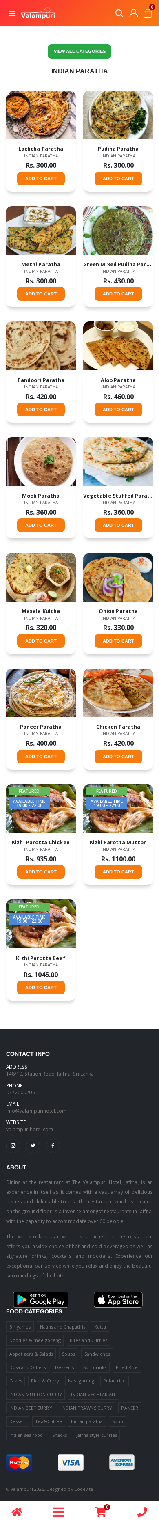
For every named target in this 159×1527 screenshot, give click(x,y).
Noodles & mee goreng (35, 1340)
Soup (117, 1421)
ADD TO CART (41, 178)
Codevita (83, 1489)
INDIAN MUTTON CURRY (35, 1394)
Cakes (15, 1381)
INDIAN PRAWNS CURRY (86, 1408)
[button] (119, 14)
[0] (100, 1513)
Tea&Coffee (48, 1421)
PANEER (129, 1408)
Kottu (100, 1327)
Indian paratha (41, 156)
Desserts (64, 1367)
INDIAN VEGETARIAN (93, 1394)
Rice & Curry (45, 1381)
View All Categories (80, 51)
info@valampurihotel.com (36, 1110)
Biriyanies (20, 1327)
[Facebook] (53, 1146)
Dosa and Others (27, 1367)
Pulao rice (114, 1381)
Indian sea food (26, 1435)
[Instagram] (13, 1146)
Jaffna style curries (96, 1435)
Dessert (17, 1421)
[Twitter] (33, 1146)
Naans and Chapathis (62, 1327)
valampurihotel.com (29, 1129)
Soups (68, 1354)
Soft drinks (95, 1367)
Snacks (59, 1435)
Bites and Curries (88, 1340)
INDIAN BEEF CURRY (30, 1408)
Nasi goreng (81, 1381)
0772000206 (20, 1092)
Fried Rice (127, 1367)
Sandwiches (97, 1354)
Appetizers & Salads (31, 1354)
